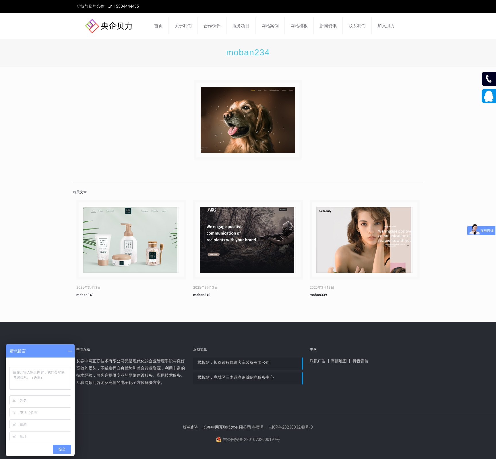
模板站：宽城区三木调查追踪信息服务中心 (235, 377)
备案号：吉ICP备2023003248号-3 (282, 427)
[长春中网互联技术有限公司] (108, 26)
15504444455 (126, 6)
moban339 (318, 295)
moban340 (85, 295)
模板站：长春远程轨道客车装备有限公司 (233, 362)
